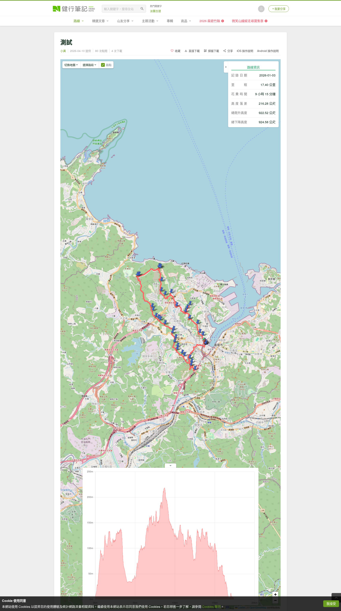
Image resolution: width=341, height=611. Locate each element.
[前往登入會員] (261, 9)
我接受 (331, 603)
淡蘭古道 (155, 11)
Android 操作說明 (268, 51)
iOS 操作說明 (245, 51)
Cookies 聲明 (211, 606)
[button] (203, 333)
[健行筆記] (74, 8)
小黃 (63, 51)
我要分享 (280, 9)
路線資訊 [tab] (253, 67)
